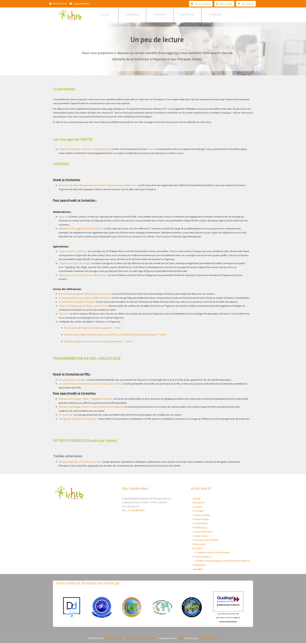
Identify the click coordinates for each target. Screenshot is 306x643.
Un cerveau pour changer (72, 379)
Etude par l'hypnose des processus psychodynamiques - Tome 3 (98, 341)
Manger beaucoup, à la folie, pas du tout (80, 461)
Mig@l (180, 638)
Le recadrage (65, 414)
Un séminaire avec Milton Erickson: (77, 301)
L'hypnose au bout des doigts (74, 263)
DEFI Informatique (208, 638)
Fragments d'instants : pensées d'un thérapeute (84, 149)
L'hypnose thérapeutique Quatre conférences (83, 305)
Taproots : (64, 313)
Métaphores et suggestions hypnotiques (80, 228)
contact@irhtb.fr (81, 3)
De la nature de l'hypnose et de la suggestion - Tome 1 (93, 327)
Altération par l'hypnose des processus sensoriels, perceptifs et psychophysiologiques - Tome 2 (115, 334)
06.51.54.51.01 (59, 3)
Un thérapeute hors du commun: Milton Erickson (84, 297)
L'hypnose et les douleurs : (73, 251)
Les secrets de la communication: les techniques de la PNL (89, 383)
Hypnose (63, 216)
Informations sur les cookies (140, 638)
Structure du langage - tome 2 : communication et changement (91, 406)
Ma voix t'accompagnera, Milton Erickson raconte (84, 293)
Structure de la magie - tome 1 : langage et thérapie (86, 398)
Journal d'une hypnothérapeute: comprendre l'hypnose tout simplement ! (97, 185)
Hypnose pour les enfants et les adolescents (82, 275)
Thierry (151, 149)
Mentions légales (113, 638)
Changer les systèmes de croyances (78, 418)
